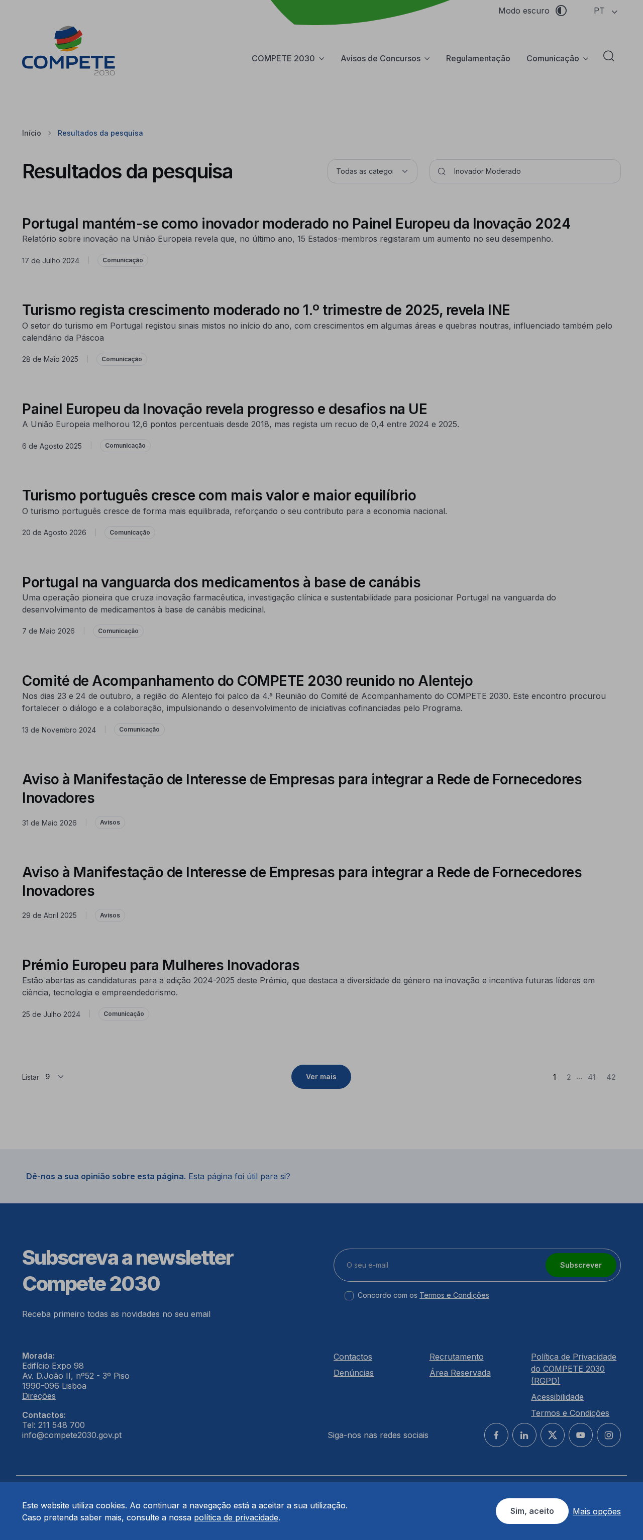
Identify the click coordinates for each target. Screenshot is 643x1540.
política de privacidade (236, 1517)
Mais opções (597, 1511)
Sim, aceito (532, 1511)
